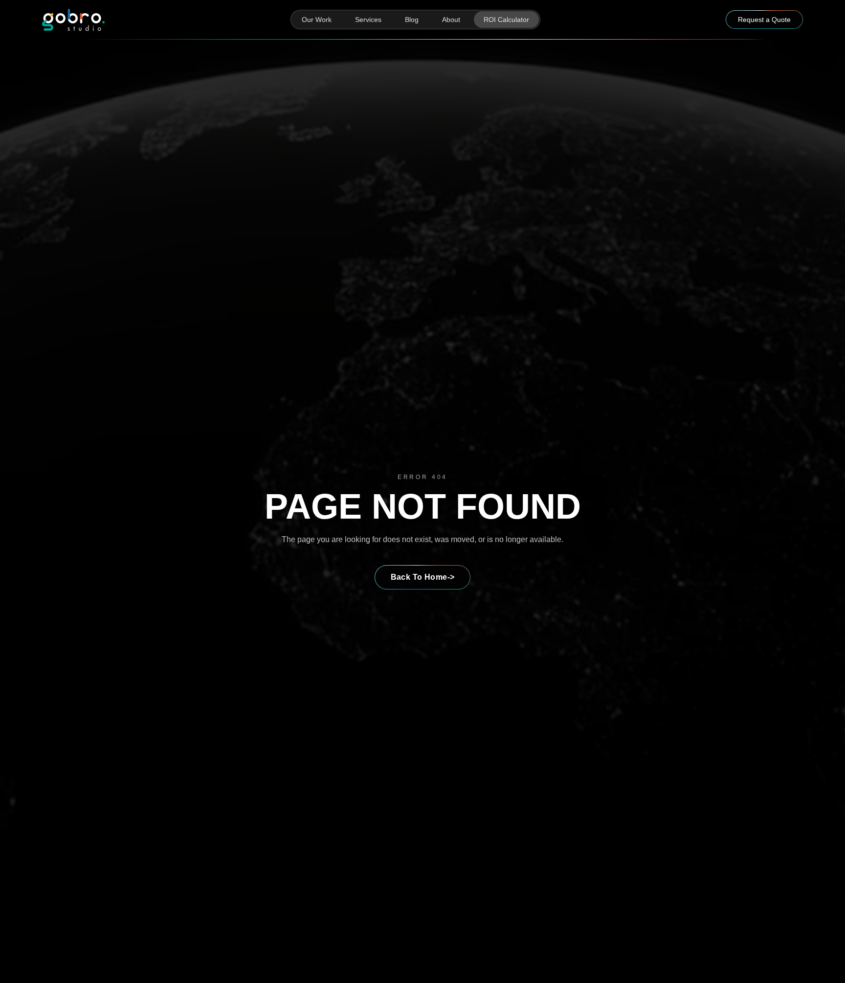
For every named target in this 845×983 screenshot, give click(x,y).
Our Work (317, 19)
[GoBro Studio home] (73, 20)
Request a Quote (764, 19)
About (451, 19)
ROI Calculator (506, 19)
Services (368, 19)
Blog (412, 19)
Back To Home (423, 577)
